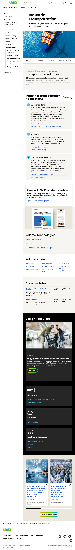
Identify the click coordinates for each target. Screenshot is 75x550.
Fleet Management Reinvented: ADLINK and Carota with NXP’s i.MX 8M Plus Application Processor (36, 491)
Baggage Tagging (12, 55)
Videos (29, 448)
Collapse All (67, 97)
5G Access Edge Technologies (39, 248)
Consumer (7, 73)
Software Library (33, 422)
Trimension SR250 (48, 266)
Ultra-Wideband (33, 239)
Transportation (31, 7)
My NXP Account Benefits (12, 539)
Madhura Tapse (58, 502)
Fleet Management (13, 61)
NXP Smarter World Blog (49, 514)
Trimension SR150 (48, 264)
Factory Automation (11, 30)
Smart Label (10, 64)
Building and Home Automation (11, 23)
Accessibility (28, 545)
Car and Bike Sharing (13, 58)
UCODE (7, 42)
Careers (16, 536)
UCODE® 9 (29, 264)
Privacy (5, 545)
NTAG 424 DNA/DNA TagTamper (63, 268)
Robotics (8, 44)
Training (30, 444)
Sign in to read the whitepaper (38, 201)
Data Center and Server (13, 27)
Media (32, 536)
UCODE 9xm (30, 266)
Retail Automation (11, 39)
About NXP (7, 536)
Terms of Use (11, 545)
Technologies (50, 61)
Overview (29, 61)
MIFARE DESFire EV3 (47, 270)
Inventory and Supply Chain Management (46, 127)
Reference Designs (34, 403)
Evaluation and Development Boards (40, 400)
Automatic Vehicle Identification (13, 51)
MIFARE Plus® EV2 (32, 269)
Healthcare (9, 33)
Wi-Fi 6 (29, 243)
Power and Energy (11, 36)
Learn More (32, 370)
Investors (24, 536)
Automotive (8, 16)
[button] (64, 3)
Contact (39, 536)
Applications (13, 7)
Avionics (8, 70)
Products (61, 61)
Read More (45, 523)
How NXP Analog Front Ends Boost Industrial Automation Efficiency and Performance (59, 491)
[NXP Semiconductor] (13, 3)
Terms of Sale (20, 545)
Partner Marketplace (35, 441)
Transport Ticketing (13, 67)
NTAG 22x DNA (64, 264)
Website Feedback (8, 547)
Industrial (22, 7)
